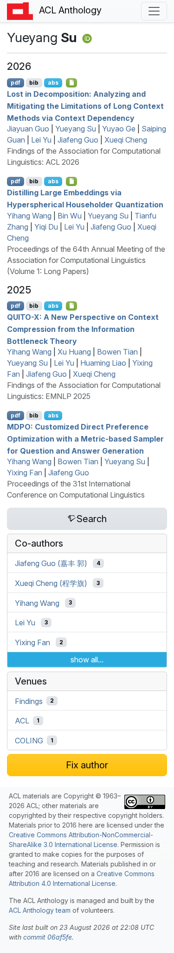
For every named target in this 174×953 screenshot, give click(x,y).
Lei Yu (41, 139)
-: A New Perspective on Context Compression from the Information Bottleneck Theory (83, 328)
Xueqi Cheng (125, 139)
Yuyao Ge (118, 128)
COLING (29, 740)
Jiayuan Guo (28, 128)
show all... (87, 659)
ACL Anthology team (40, 910)
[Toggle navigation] (154, 11)
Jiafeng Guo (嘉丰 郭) (51, 563)
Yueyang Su (75, 128)
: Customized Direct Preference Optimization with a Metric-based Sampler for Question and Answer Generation (85, 438)
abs (53, 82)
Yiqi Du (46, 226)
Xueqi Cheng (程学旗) (51, 583)
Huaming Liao (103, 362)
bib (34, 82)
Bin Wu (70, 215)
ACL (22, 720)
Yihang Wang (29, 215)
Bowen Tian (117, 351)
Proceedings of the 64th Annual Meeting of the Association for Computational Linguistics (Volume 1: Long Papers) (86, 260)
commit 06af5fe (47, 937)
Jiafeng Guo (78, 139)
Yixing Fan (24, 472)
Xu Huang (74, 351)
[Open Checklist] (71, 82)
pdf (15, 82)
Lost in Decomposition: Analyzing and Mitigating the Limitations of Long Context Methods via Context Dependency (85, 105)
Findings (29, 700)
